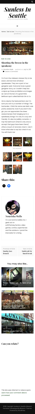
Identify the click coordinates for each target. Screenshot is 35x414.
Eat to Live (5, 59)
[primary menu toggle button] (17, 26)
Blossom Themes (26, 408)
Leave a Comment (11, 71)
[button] (7, 142)
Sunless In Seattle (17, 12)
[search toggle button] (32, 1)
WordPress (21, 410)
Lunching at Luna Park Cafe (12, 331)
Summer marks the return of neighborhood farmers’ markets (14, 307)
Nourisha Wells (8, 69)
